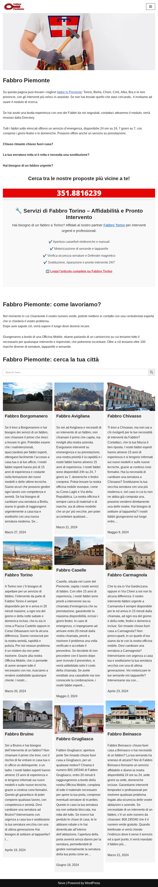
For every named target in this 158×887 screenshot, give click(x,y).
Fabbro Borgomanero (26, 416)
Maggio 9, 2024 (118, 532)
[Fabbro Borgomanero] (27, 397)
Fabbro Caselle (71, 570)
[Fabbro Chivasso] (130, 397)
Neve (61, 883)
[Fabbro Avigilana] (79, 397)
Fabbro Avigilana (73, 416)
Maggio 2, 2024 (66, 696)
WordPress (92, 883)
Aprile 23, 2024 (118, 691)
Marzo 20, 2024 (15, 691)
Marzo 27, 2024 (15, 532)
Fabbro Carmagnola (127, 575)
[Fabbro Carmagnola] (130, 555)
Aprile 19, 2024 (15, 850)
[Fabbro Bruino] (27, 714)
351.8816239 (79, 193)
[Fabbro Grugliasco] (79, 719)
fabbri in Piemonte (69, 92)
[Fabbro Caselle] (79, 551)
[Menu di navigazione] (150, 6)
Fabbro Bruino (19, 734)
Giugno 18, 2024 (67, 865)
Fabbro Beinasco (124, 734)
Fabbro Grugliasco (74, 738)
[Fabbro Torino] (27, 555)
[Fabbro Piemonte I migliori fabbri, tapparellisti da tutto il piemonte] (14, 6)
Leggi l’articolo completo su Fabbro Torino (81, 271)
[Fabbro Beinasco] (130, 714)
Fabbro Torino (114, 225)
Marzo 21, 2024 (66, 527)
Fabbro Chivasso (124, 416)
